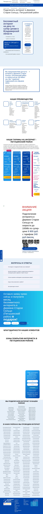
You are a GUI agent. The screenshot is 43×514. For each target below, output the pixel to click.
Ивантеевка (7, 493)
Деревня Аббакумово (21, 420)
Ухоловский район (36, 460)
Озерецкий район (26, 449)
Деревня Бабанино (32, 414)
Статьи (25, 502)
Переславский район (26, 461)
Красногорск (17, 463)
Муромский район (26, 433)
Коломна (16, 454)
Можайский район (26, 427)
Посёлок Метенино (21, 406)
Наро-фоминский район (26, 438)
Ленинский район (17, 471)
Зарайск (7, 487)
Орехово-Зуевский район (26, 452)
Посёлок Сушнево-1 (21, 411)
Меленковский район (16, 493)
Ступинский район (36, 438)
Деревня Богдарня (32, 418)
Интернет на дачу (6, 8)
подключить (38, 194)
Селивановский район (26, 487)
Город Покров (11, 410)
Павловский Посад (26, 457)
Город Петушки (11, 407)
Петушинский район (26, 463)
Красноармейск (16, 462)
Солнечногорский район (36, 430)
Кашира (16, 436)
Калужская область (16, 433)
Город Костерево (11, 408)
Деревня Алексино (32, 408)
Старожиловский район (36, 436)
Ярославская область (36, 495)
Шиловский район (36, 484)
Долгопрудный (7, 466)
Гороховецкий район (7, 457)
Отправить (32, 387)
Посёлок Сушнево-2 (21, 413)
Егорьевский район (7, 479)
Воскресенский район (7, 450)
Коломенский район (16, 452)
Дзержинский (7, 460)
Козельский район (17, 449)
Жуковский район (7, 485)
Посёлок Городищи (11, 412)
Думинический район (7, 477)
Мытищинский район (26, 435)
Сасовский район (26, 485)
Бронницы (7, 441)
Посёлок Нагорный (21, 407)
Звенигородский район (7, 491)
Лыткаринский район (16, 485)
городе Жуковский (7, 455)
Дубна (7, 474)
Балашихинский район (7, 430)
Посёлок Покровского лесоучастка (21, 416)
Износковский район (16, 427)
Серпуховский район (26, 494)
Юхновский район (36, 493)
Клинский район (16, 444)
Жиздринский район (7, 482)
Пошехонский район (26, 468)
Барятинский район (7, 432)
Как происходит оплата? (13, 286)
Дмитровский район (7, 463)
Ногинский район (26, 441)
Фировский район (36, 463)
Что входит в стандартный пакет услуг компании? (19, 266)
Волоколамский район (7, 447)
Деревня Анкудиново (32, 411)
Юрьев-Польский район (36, 492)
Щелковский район (36, 485)
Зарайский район (7, 488)
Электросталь (36, 490)
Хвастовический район (36, 468)
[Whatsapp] (33, 2)
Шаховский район (36, 479)
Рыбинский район (26, 482)
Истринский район (17, 430)
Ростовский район (26, 477)
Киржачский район (16, 441)
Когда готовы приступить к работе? (16, 281)
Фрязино (36, 465)
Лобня (17, 474)
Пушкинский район (26, 471)
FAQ (24, 499)
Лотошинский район (16, 479)
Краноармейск (16, 460)
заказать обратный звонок (34, 504)
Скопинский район (36, 427)
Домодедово (7, 469)
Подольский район (26, 466)
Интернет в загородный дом (17, 503)
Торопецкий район (36, 452)
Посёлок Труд (21, 414)
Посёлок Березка (11, 414)
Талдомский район (36, 444)
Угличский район (36, 455)
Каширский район (17, 438)
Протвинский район (26, 469)
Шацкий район (36, 482)
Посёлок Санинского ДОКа (21, 409)
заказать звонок (37, 2)
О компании (29, 2)
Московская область (26, 432)
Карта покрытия (22, 2)
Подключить (8, 177)
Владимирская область (7, 446)
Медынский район (17, 491)
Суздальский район (36, 441)
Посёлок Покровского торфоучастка (21, 419)
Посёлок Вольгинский (11, 411)
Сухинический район (36, 443)
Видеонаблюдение (15, 2)
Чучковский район (36, 474)
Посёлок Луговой (11, 418)
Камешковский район (16, 435)
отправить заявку (28, 44)
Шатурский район (36, 476)
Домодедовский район (7, 471)
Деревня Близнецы (32, 416)
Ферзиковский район (36, 462)
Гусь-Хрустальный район (7, 458)
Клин (17, 443)
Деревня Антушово (32, 412)
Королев (16, 457)
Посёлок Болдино (11, 415)
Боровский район (7, 438)
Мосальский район (26, 430)
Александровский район (7, 427)
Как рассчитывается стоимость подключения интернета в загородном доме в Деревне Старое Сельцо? (20, 272)
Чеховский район (36, 471)
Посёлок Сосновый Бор (22, 410)
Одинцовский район (26, 444)
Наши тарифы (26, 504)
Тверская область (36, 449)
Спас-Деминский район (36, 433)
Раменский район (26, 474)
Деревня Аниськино (32, 410)
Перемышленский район (26, 460)
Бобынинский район (7, 433)
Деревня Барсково (32, 415)
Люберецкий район (16, 487)
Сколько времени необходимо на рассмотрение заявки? (20, 277)
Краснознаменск (17, 466)
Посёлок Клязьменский (11, 416)
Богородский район (7, 435)
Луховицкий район (17, 482)
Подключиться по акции (29, 248)
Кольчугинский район (16, 455)
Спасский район (36, 435)
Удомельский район (36, 457)
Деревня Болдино (32, 419)
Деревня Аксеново (32, 407)
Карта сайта (26, 503)
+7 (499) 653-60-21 (36, 0)
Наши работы (26, 501)
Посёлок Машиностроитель (11, 419)
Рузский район (26, 479)
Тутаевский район (36, 454)
